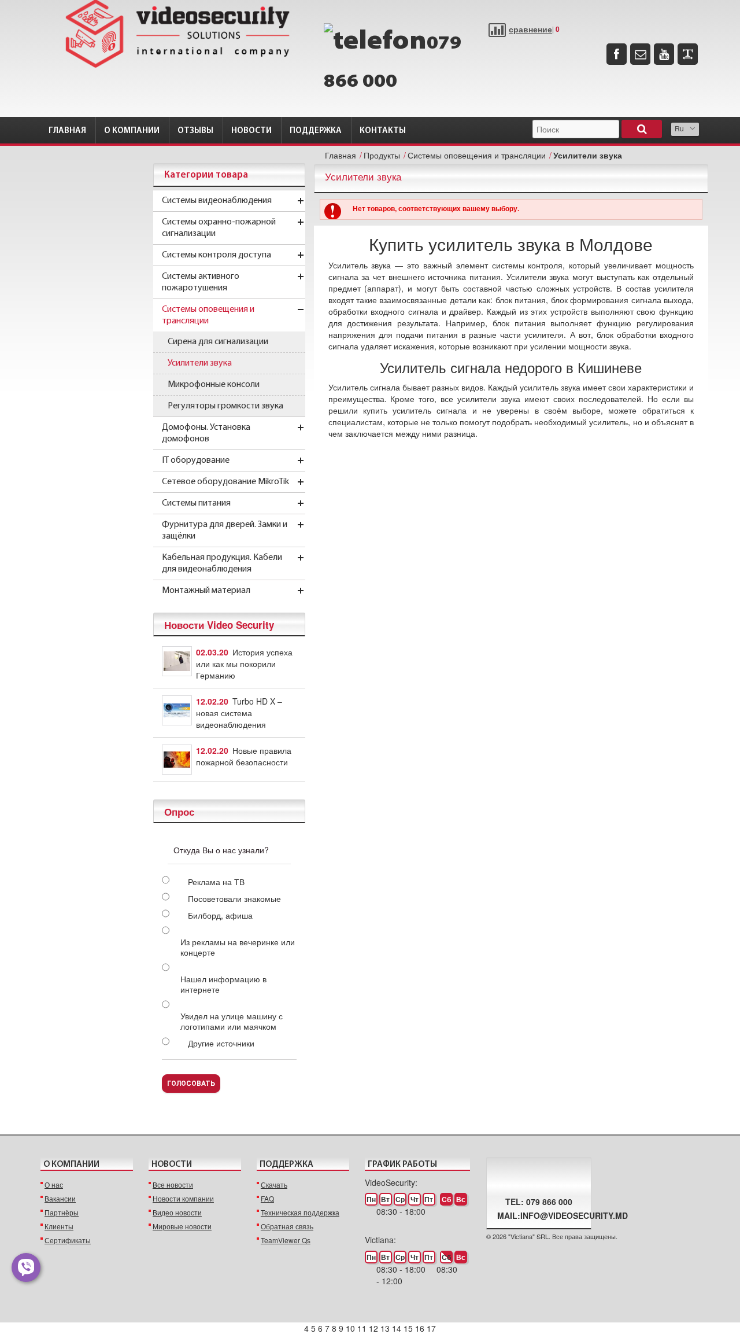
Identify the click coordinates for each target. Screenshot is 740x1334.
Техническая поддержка (300, 1212)
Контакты (383, 131)
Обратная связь (287, 1226)
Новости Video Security (219, 625)
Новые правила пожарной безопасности (243, 756)
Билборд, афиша (220, 915)
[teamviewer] (688, 54)
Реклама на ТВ (216, 881)
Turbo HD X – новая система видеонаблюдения (239, 712)
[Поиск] (641, 129)
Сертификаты (68, 1240)
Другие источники (221, 1043)
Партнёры (62, 1212)
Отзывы (195, 131)
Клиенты (59, 1226)
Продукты (382, 155)
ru (679, 128)
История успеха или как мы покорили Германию (244, 663)
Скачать (274, 1184)
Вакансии (60, 1198)
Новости (251, 131)
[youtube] (664, 54)
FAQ (267, 1198)
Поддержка (316, 131)
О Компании (132, 131)
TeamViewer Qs (285, 1240)
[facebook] (616, 54)
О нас (54, 1184)
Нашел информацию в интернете (223, 984)
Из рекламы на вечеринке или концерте (237, 947)
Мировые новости (182, 1226)
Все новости (173, 1184)
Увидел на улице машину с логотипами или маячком (231, 1021)
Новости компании (183, 1198)
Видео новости (177, 1212)
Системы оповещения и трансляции (477, 155)
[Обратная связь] (640, 54)
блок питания (520, 299)
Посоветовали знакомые (234, 898)
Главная (67, 131)
